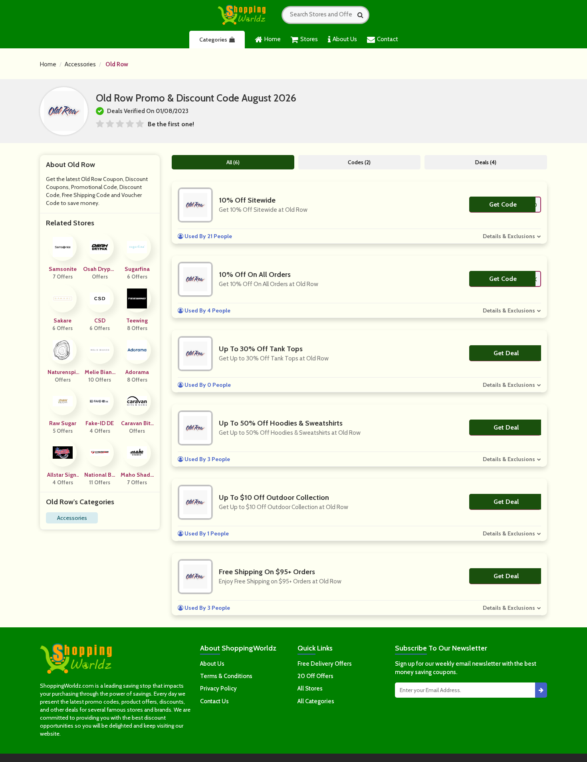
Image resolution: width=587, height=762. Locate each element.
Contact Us (214, 701)
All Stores (310, 688)
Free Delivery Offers (324, 663)
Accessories (80, 64)
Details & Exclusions (509, 236)
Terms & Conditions (226, 676)
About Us (345, 39)
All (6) (233, 162)
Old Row (116, 64)
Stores (309, 39)
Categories (213, 39)
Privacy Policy (218, 688)
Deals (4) (485, 162)
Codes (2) (359, 162)
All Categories (315, 701)
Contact (387, 39)
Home (272, 39)
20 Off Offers (315, 676)
